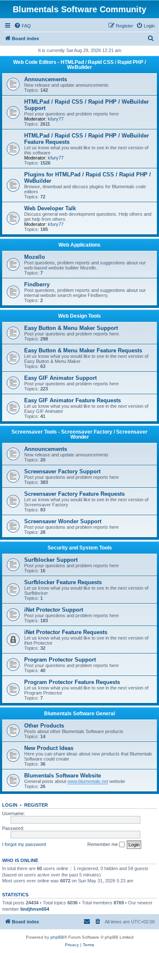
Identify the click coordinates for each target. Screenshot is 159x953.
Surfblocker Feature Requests (63, 582)
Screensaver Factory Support (62, 471)
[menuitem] (22, 26)
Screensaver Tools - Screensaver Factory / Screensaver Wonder (79, 434)
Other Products (44, 725)
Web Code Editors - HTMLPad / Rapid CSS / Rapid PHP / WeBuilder (79, 64)
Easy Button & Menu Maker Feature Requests (83, 350)
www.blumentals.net (87, 781)
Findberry (37, 284)
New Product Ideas (48, 748)
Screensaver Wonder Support (62, 521)
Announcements (45, 79)
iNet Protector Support (53, 610)
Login (9, 804)
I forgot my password (24, 844)
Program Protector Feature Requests (72, 682)
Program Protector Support (60, 659)
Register (36, 804)
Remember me (103, 844)
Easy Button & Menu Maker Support (71, 328)
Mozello (34, 257)
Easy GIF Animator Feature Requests (72, 400)
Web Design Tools (79, 316)
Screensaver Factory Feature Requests (74, 494)
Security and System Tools (79, 548)
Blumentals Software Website (62, 775)
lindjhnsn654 (34, 909)
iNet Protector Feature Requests (65, 632)
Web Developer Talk (50, 208)
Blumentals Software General (79, 714)
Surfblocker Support (51, 560)
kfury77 (56, 118)
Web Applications (79, 245)
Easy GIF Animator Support (60, 378)
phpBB (57, 937)
